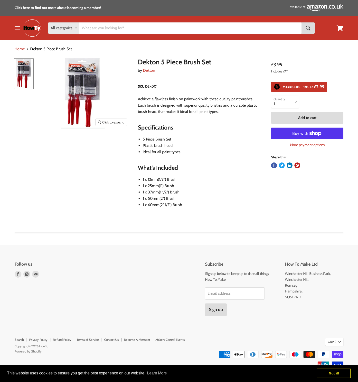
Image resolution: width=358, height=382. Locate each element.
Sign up (216, 309)
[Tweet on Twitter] (282, 165)
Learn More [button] (157, 373)
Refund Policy (62, 340)
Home (20, 49)
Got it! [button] (334, 373)
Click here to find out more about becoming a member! (58, 8)
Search (19, 340)
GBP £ (332, 342)
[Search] (308, 28)
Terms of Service (88, 340)
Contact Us (111, 340)
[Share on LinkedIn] (289, 165)
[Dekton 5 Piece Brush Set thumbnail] (23, 74)
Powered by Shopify (28, 351)
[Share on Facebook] (274, 165)
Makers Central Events (170, 340)
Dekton (149, 70)
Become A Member (137, 340)
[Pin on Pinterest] (297, 165)
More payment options (307, 145)
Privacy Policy (38, 340)
